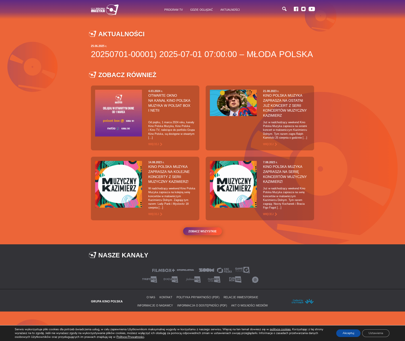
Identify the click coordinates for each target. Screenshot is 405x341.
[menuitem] (174, 10)
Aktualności (230, 9)
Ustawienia (376, 333)
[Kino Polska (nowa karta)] (224, 270)
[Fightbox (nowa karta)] (149, 279)
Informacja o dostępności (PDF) (202, 305)
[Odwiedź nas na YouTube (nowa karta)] (312, 9)
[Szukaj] (284, 9)
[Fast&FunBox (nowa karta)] (213, 279)
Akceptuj (348, 333)
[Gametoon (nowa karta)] (242, 270)
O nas (151, 297)
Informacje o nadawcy (155, 305)
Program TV (173, 9)
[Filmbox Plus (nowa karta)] (163, 270)
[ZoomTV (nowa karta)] (206, 270)
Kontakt (165, 297)
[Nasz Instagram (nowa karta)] (303, 9)
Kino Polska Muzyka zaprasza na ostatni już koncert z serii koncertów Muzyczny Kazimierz (285, 105)
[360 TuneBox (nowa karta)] (255, 279)
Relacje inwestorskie (241, 297)
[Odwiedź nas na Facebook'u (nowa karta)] (296, 9)
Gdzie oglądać (201, 9)
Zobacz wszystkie (202, 231)
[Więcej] (118, 113)
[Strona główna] (105, 9)
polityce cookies (280, 329)
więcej (153, 144)
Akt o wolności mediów (249, 305)
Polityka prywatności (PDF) (198, 297)
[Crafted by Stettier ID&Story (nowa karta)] (302, 301)
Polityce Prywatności (130, 337)
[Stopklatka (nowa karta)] (185, 270)
